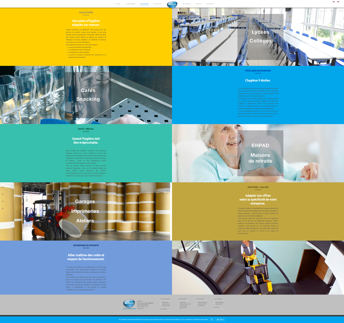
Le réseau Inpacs (166, 305)
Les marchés (144, 4)
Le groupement (130, 4)
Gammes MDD (218, 304)
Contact (199, 4)
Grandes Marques (219, 302)
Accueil (118, 4)
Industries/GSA (183, 307)
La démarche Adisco (202, 302)
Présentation (165, 302)
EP (180, 309)
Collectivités (182, 302)
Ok (212, 319)
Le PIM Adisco (201, 305)
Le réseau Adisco (166, 304)
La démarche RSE (202, 304)
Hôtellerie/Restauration (185, 304)
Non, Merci (220, 319)
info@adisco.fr (140, 308)
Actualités (210, 4)
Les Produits (186, 4)
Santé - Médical (183, 305)
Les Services (157, 4)
